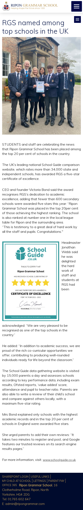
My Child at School (16, 480)
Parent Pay (56, 480)
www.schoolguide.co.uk (59, 460)
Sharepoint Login (15, 476)
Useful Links (40, 476)
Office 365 (9, 485)
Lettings (39, 480)
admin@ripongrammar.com (25, 504)
